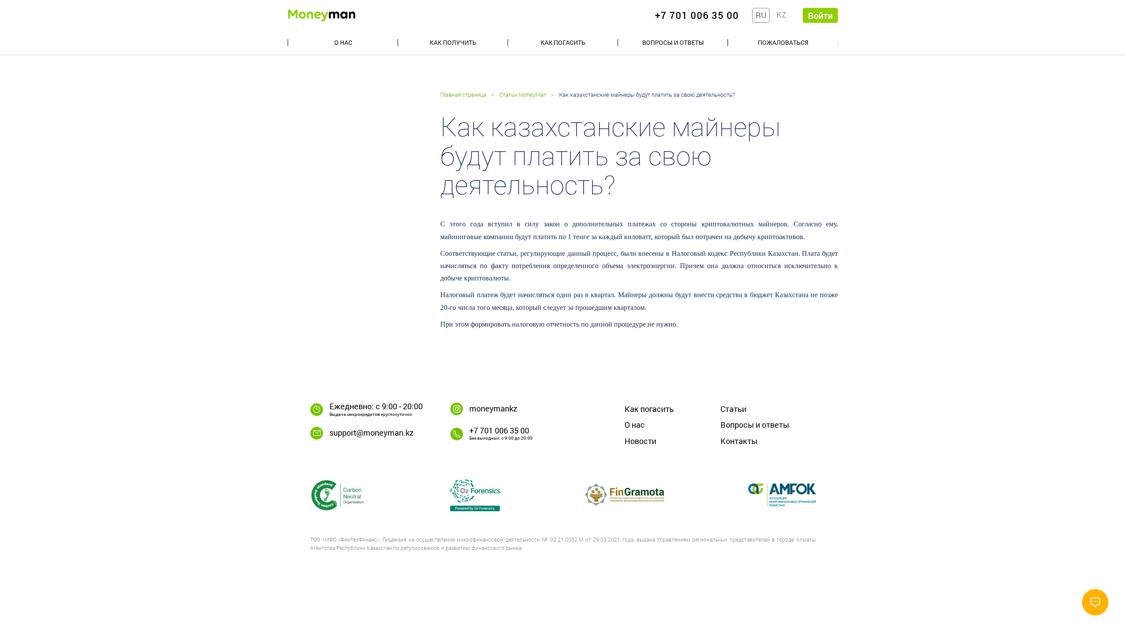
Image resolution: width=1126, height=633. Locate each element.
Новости (640, 441)
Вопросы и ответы (673, 42)
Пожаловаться (783, 42)
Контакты (738, 441)
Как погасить (563, 42)
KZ (781, 14)
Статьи (733, 409)
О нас (343, 42)
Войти (820, 15)
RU (761, 15)
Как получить (453, 42)
